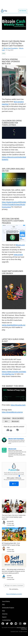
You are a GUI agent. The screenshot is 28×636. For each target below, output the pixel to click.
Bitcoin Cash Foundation (11, 48)
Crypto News (6, 418)
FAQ (3, 604)
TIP (15, 483)
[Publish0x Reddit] (16, 623)
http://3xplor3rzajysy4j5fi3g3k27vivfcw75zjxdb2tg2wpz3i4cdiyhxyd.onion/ (14, 204)
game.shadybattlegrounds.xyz (13, 325)
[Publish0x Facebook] (3, 623)
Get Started (22, 11)
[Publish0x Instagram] (20, 623)
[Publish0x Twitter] (7, 623)
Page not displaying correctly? (14, 594)
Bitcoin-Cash (12, 449)
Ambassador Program (8, 607)
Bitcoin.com (20, 245)
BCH (6, 421)
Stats (3, 610)
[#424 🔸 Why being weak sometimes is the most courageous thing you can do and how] (14, 560)
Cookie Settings (6, 620)
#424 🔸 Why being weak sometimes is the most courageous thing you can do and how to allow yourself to (13, 571)
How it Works (6, 601)
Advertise (4, 613)
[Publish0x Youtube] (25, 623)
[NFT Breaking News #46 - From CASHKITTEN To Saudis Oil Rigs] (14, 534)
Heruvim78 (10, 521)
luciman (9, 575)
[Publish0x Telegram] (12, 623)
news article (18, 254)
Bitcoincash (15, 421)
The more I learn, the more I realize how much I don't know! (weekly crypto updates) (13, 517)
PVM (8, 547)
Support (4, 617)
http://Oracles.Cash (18, 405)
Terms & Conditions (21, 627)
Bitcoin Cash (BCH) (18, 418)
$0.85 (3, 53)
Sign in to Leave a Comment (14, 585)
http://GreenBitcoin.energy (12, 412)
